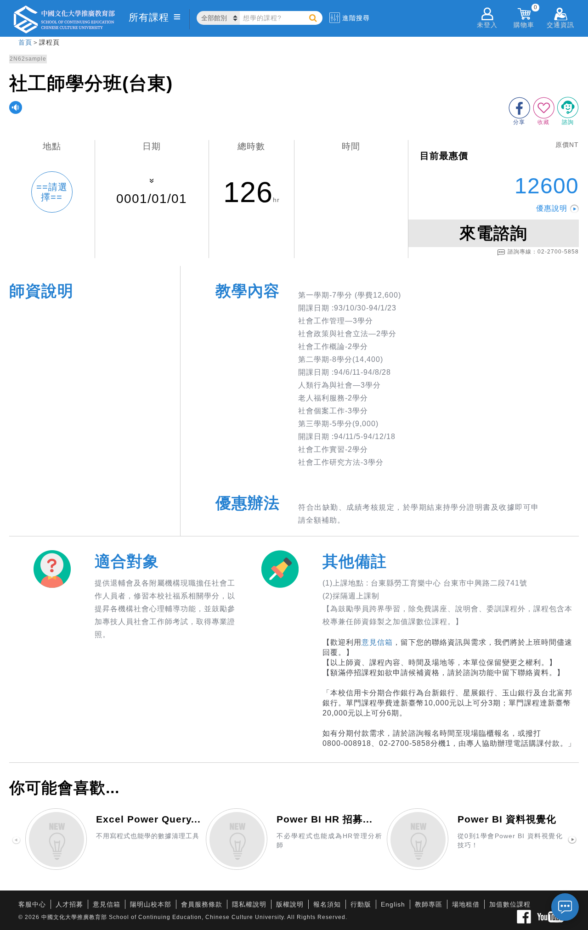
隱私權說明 (249, 904)
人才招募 (69, 904)
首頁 (25, 42)
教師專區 (428, 904)
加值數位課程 (510, 904)
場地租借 (466, 904)
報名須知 (327, 904)
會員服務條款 (201, 904)
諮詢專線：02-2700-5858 (543, 251)
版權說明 (290, 904)
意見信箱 (377, 642)
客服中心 (32, 904)
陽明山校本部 (150, 904)
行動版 (361, 904)
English (393, 904)
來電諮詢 (493, 233)
